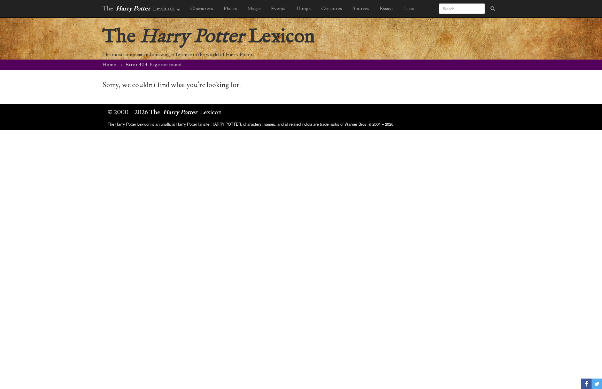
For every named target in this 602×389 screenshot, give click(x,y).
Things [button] (303, 9)
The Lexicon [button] (139, 9)
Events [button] (278, 9)
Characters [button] (201, 9)
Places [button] (230, 9)
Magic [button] (254, 9)
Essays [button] (387, 9)
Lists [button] (409, 9)
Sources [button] (361, 9)
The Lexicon (208, 36)
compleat (132, 55)
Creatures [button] (331, 9)
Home (109, 65)
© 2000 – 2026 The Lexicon (165, 112)
